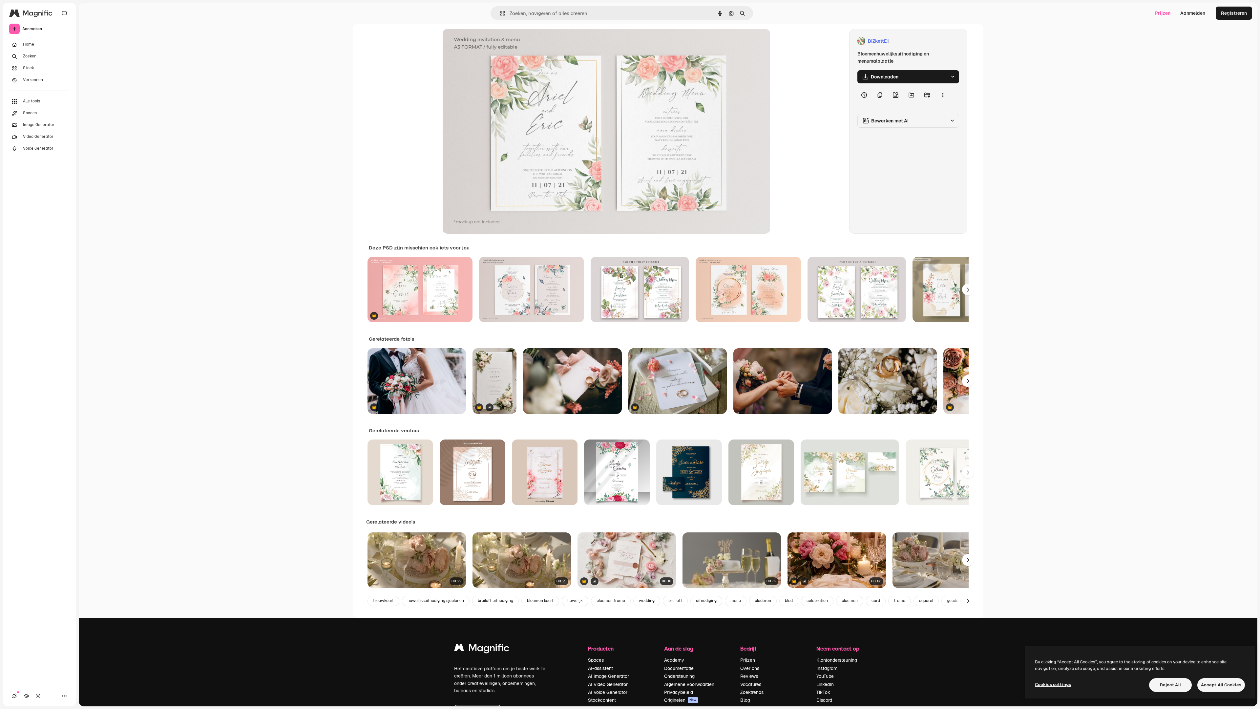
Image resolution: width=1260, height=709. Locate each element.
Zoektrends (752, 692)
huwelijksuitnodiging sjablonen (436, 600)
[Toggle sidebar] (64, 13)
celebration (817, 600)
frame (899, 600)
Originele (485, 41)
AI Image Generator (608, 676)
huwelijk (575, 600)
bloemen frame (611, 600)
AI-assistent (600, 668)
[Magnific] (481, 649)
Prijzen (1162, 13)
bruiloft (675, 600)
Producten (601, 648)
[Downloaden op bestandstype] (952, 76)
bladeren (763, 600)
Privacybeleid (678, 692)
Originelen (680, 700)
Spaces (596, 660)
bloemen (850, 600)
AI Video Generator (608, 684)
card (876, 600)
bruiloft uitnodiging (495, 600)
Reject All (1170, 685)
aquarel (926, 600)
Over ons (749, 668)
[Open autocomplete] (500, 13)
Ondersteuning (679, 676)
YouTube (825, 676)
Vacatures (750, 684)
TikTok (823, 692)
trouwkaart (383, 600)
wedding (647, 600)
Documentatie (679, 668)
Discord (824, 700)
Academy (674, 660)
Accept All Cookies (1221, 685)
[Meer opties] (942, 95)
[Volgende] (968, 289)
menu (735, 600)
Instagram (826, 668)
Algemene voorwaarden (689, 684)
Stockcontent (602, 700)
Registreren (1234, 13)
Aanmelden (1192, 13)
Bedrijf (748, 648)
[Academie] (26, 696)
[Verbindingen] (14, 696)
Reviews (749, 676)
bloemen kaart (540, 600)
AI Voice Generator (607, 692)
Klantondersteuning (836, 660)
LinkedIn (825, 684)
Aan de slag (678, 648)
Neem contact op (837, 648)
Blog (745, 700)
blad (789, 600)
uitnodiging (706, 600)
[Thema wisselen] (38, 696)
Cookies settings (1053, 684)
